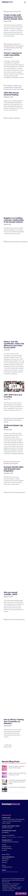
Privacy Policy (16, 883)
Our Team (4, 888)
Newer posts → (8, 747)
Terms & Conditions (6, 883)
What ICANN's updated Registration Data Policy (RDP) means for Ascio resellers (17, 782)
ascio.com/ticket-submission (15, 837)
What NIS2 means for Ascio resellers (17, 787)
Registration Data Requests (9, 887)
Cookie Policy (5, 885)
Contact (10, 888)
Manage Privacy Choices (8, 890)
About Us (19, 887)
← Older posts (8, 745)
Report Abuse (17, 888)
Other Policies (13, 885)
